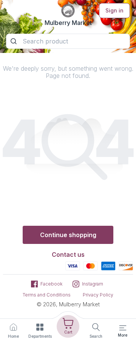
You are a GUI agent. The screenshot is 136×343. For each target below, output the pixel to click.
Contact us (68, 254)
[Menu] (122, 327)
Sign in (114, 10)
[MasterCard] (90, 265)
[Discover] (126, 265)
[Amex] (108, 265)
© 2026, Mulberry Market (68, 304)
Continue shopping (68, 235)
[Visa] (72, 265)
